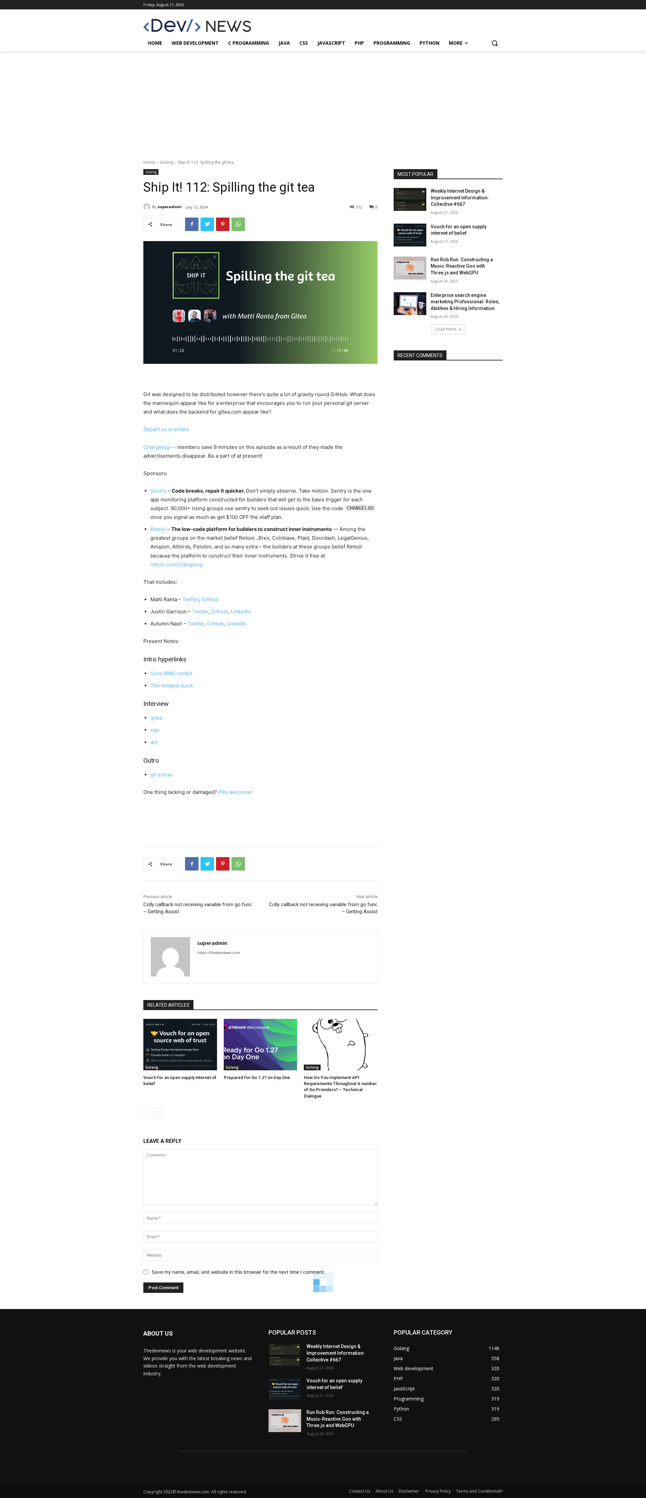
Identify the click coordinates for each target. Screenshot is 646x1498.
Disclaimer (409, 1491)
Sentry (158, 491)
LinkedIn (241, 611)
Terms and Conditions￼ (479, 1491)
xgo (154, 730)
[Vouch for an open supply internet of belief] (180, 1044)
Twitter (190, 599)
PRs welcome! (235, 792)
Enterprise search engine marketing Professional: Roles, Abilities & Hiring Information (465, 302)
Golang (166, 162)
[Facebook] (192, 224)
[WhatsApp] (238, 224)
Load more (446, 329)
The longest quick (171, 685)
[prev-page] (147, 1112)
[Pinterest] (222, 224)
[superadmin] (147, 206)
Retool (158, 529)
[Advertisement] (323, 101)
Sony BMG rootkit (171, 673)
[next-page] (158, 1112)
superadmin (169, 206)
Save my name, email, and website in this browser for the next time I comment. (238, 1272)
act (153, 742)
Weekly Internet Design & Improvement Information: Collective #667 (460, 197)
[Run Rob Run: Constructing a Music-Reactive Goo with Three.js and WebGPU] (410, 268)
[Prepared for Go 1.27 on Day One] (260, 1044)
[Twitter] (207, 224)
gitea (156, 718)
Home (149, 162)
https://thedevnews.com (218, 952)
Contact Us (359, 1491)
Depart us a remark (166, 429)
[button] (495, 43)
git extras (161, 774)
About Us (384, 1491)
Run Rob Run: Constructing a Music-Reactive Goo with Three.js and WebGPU (462, 266)
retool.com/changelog (176, 564)
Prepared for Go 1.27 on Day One (257, 1077)
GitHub (210, 599)
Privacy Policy (438, 1491)
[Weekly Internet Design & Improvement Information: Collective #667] (410, 199)
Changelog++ (159, 447)
